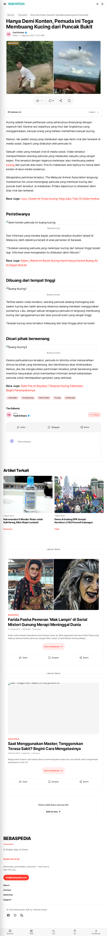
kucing (10, 165)
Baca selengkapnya (52, 646)
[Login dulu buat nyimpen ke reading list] (69, 101)
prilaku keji (70, 398)
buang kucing (28, 398)
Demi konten (44, 398)
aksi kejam (13, 398)
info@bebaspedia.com (16, 877)
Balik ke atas (52, 811)
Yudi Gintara (18, 32)
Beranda (11, 15)
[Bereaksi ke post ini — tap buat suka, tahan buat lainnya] (39, 101)
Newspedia (23, 15)
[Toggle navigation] (5, 4)
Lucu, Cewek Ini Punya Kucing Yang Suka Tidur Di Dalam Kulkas (60, 198)
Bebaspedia (17, 838)
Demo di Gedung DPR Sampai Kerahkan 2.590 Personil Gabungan (73, 521)
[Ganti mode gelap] (97, 4)
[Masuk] (102, 4)
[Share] (60, 101)
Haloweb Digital (40, 909)
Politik (56, 529)
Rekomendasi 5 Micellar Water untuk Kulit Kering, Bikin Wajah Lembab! (23, 521)
